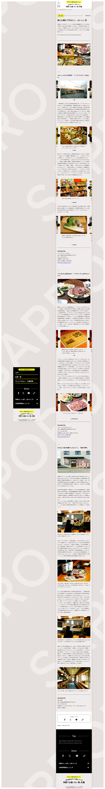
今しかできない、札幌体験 (24, 381)
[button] (73, 99)
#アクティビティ (71, 740)
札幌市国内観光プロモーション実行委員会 (29, 419)
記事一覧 (18, 377)
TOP (16, 372)
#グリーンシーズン (62, 743)
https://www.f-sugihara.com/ (64, 262)
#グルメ (59, 725)
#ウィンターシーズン (71, 743)
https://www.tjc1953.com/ (63, 436)
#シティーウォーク (78, 740)
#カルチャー (64, 740)
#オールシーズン (66, 725)
